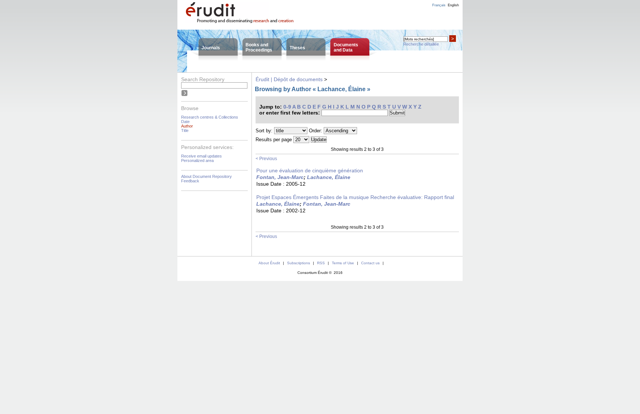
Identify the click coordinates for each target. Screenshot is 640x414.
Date (185, 121)
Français (439, 5)
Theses (297, 47)
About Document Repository (206, 176)
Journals (210, 47)
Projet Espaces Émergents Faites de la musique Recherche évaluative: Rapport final (355, 197)
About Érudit (269, 263)
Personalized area (197, 160)
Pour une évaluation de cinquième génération (309, 170)
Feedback (190, 181)
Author (187, 126)
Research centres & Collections (209, 117)
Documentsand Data (346, 47)
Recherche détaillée (421, 44)
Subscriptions (298, 263)
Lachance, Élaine (328, 177)
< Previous (266, 158)
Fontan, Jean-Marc (280, 177)
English (453, 5)
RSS (321, 263)
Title (185, 130)
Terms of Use (343, 263)
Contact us (370, 263)
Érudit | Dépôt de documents (289, 79)
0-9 (287, 107)
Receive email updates (201, 156)
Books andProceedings (259, 47)
